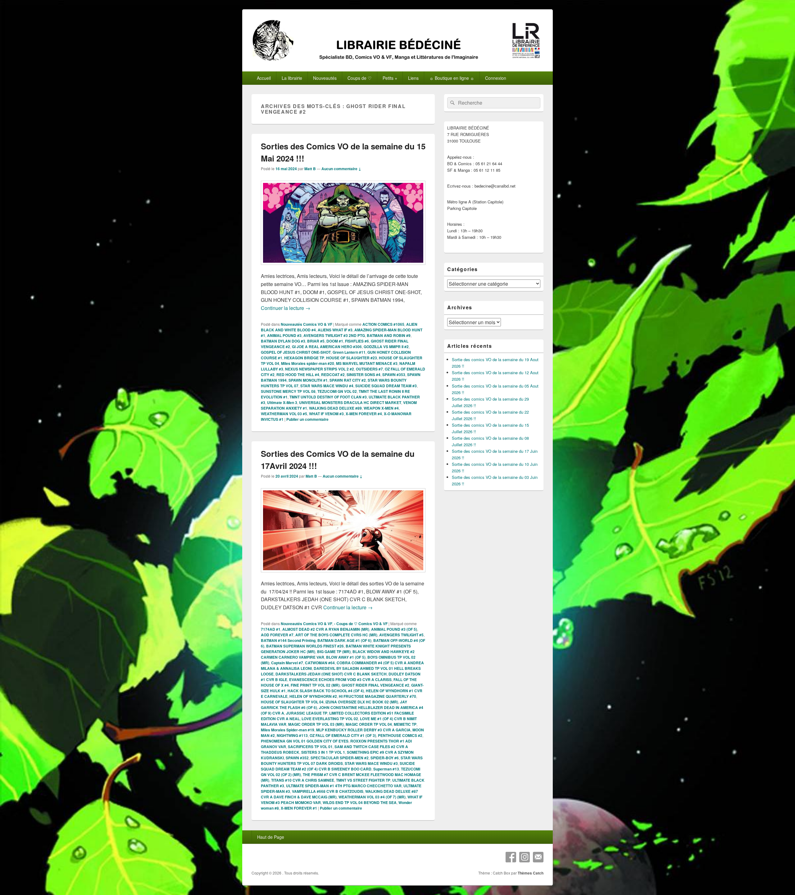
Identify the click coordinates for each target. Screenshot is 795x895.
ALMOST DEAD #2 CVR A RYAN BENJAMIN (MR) (325, 629)
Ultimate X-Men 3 (282, 402)
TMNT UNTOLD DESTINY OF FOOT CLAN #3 (328, 397)
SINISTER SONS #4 (363, 374)
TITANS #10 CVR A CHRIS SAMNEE (302, 780)
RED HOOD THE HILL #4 (297, 374)
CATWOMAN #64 (320, 663)
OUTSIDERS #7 (369, 369)
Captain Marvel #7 (287, 663)
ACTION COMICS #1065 (383, 324)
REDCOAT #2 (333, 374)
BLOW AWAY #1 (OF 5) (346, 657)
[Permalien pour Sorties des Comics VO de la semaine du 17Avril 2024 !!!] (343, 575)
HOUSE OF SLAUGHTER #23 (351, 358)
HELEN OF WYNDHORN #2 (313, 696)
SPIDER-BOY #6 (384, 758)
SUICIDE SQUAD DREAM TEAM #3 (386, 385)
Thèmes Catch (530, 873)
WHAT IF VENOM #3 (326, 413)
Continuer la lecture (285, 307)
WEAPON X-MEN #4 (381, 408)
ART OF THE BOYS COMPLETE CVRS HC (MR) (336, 635)
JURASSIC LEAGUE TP (306, 713)
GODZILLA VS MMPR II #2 (386, 346)
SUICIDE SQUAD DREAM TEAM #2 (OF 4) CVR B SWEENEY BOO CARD (338, 766)
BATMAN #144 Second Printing (288, 640)
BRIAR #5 (316, 341)
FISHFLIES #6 (357, 341)
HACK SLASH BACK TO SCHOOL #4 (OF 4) (326, 690)
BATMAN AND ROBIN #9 (389, 335)
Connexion (495, 78)
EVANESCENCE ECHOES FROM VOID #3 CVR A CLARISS (340, 679)
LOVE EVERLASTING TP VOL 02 (330, 718)
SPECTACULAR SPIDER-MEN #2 (340, 758)
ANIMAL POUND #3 (284, 335)
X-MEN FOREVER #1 (299, 808)
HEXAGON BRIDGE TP (304, 358)
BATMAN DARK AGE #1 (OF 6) (344, 640)
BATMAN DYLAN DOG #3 (283, 341)
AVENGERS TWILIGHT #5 (401, 635)
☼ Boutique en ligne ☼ (451, 78)
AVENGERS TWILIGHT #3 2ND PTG (334, 335)
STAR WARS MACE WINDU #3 (371, 763)
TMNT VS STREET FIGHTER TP (363, 780)
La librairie (292, 78)
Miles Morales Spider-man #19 (287, 730)
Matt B (310, 168)
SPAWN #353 (393, 374)
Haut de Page (270, 837)
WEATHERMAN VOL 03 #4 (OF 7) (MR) (372, 797)
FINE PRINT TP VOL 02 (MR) (315, 685)
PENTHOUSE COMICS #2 (400, 735)
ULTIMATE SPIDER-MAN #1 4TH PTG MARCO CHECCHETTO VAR (344, 785)
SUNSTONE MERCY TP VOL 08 (288, 391)
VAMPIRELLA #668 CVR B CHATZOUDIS (327, 791)
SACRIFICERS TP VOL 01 (310, 746)
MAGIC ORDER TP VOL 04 (369, 724)
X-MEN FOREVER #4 (364, 413)
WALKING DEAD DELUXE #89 (335, 408)
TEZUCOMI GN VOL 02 (337, 391)
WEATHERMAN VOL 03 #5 (284, 413)
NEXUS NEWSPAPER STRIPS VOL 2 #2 (319, 369)
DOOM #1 (334, 341)
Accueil (264, 78)
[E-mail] (538, 857)
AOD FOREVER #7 (277, 635)
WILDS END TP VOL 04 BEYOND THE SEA (360, 802)
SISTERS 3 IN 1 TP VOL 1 (323, 752)
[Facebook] (511, 857)
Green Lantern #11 (349, 352)
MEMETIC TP (405, 724)
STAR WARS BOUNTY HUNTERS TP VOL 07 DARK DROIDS (342, 760)
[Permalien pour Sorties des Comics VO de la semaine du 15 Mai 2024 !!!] (343, 267)
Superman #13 (386, 769)
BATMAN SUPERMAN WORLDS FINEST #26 (305, 646)
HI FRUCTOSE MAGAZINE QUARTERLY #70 (377, 696)
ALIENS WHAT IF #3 (335, 330)
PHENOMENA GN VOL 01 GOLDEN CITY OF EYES (304, 741)
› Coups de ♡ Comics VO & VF (361, 623)
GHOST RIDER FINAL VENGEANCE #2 (375, 685)
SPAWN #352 (297, 758)
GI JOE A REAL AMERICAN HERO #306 (327, 346)
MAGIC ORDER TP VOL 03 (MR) (316, 724)
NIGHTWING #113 (292, 735)
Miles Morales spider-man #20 (307, 363)
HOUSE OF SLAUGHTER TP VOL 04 (292, 702)
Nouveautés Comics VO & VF (306, 324)
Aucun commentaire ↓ (341, 168)
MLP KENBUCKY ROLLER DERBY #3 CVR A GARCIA (363, 730)
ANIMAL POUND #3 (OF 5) (394, 629)
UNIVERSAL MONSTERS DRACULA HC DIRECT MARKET (350, 402)
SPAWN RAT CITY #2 (347, 380)
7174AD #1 (270, 629)
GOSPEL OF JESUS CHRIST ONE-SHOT (296, 352)
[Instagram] (524, 857)
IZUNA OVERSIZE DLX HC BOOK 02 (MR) (361, 702)
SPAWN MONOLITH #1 (308, 380)
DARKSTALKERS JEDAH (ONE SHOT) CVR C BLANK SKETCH (331, 674)
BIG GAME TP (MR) (334, 651)
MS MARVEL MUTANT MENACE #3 (367, 363)
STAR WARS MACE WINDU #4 (326, 385)
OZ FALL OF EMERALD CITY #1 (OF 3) (343, 735)
